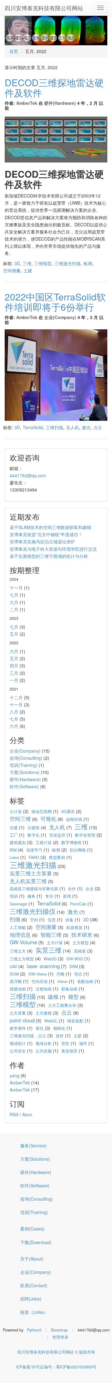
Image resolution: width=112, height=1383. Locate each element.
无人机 (72, 427)
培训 (14, 896)
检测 (87, 263)
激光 (86, 427)
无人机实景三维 (28, 881)
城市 (83, 1043)
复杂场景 (69, 1051)
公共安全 (18, 1051)
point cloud (22, 1020)
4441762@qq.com (28, 475)
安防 (65, 1043)
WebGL (51, 1021)
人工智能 (18, 927)
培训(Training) (23, 765)
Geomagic (18, 904)
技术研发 (81, 934)
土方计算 (55, 942)
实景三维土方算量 (31, 873)
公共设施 (43, 1051)
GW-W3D (74, 959)
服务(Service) (33, 1145)
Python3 (34, 1330)
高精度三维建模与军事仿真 (34, 889)
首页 (13, 51)
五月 (14, 634)
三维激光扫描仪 (32, 911)
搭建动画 (18, 989)
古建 (14, 827)
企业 (90, 889)
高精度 (80, 951)
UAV (13, 966)
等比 (78, 974)
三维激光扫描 (67, 263)
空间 (34, 920)
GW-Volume (23, 942)
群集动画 (69, 989)
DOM (14, 974)
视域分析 (43, 1043)
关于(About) (32, 1259)
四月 (14, 665)
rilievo (62, 981)
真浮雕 (16, 981)
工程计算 (43, 842)
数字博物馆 (71, 842)
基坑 (39, 1028)
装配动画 (85, 981)
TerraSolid (33, 427)
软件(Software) (24, 786)
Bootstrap (59, 1330)
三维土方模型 (22, 959)
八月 (14, 712)
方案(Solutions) (25, 772)
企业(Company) (60, 317)
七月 (14, 595)
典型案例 (57, 857)
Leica (14, 857)
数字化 (33, 835)
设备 (69, 920)
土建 (27, 270)
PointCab (78, 904)
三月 (14, 673)
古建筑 (33, 827)
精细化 (59, 1028)
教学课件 (18, 1028)
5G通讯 (68, 811)
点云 (97, 427)
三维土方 (18, 951)
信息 (52, 920)
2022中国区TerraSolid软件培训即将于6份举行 (55, 302)
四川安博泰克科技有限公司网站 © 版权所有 (56, 1352)
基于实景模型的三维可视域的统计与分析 (49, 556)
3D (17, 263)
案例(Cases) (32, 1228)
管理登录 (60, 1337)
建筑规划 (18, 842)
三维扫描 (54, 427)
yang (14, 1075)
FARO (34, 857)
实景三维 (48, 949)
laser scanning (43, 966)
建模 (53, 996)
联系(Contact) (33, 1285)
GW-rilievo (37, 974)
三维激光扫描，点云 (28, 1035)
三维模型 (43, 263)
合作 (72, 889)
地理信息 (20, 934)
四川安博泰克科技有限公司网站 (44, 8)
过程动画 (43, 989)
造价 (60, 1035)
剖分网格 (78, 850)
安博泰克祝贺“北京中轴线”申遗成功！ (46, 534)
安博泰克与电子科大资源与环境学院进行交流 (53, 549)
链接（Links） (34, 1312)
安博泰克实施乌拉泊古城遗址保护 (42, 541)
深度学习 (34, 850)
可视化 (48, 818)
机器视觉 (74, 927)
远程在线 (74, 819)
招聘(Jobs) (30, 1299)
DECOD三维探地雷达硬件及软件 (54, 87)
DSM (73, 966)
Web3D (50, 959)
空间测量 (12, 270)
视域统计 (18, 1043)
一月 (14, 680)
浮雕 (60, 974)
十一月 (16, 588)
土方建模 (43, 1013)
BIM (13, 850)
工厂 (14, 835)
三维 (27, 263)
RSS (14, 1114)
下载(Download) (36, 1242)
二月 (14, 609)
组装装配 (75, 1021)
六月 (14, 602)
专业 (49, 896)
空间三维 (20, 818)
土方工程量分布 (62, 1005)
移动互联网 (41, 811)
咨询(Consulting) (26, 758)
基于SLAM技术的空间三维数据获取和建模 (50, 527)
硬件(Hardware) (60, 103)
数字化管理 (85, 835)
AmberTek (26, 103)
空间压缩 (39, 981)
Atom (27, 1114)
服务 (31, 896)
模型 (73, 996)
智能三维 (51, 934)
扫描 (15, 919)
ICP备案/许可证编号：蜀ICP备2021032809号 (56, 1367)
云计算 (16, 811)
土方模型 (80, 942)
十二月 (16, 697)
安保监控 (57, 835)
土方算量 (18, 1013)
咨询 (67, 896)
